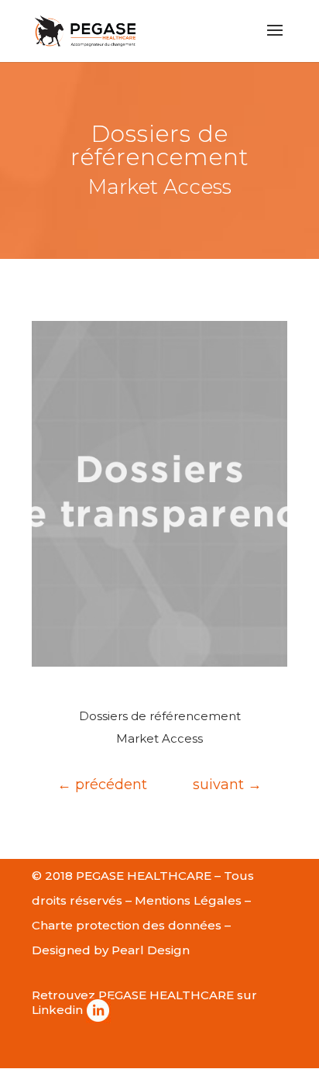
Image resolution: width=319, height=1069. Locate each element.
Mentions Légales (188, 900)
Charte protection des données (126, 925)
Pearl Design (150, 950)
